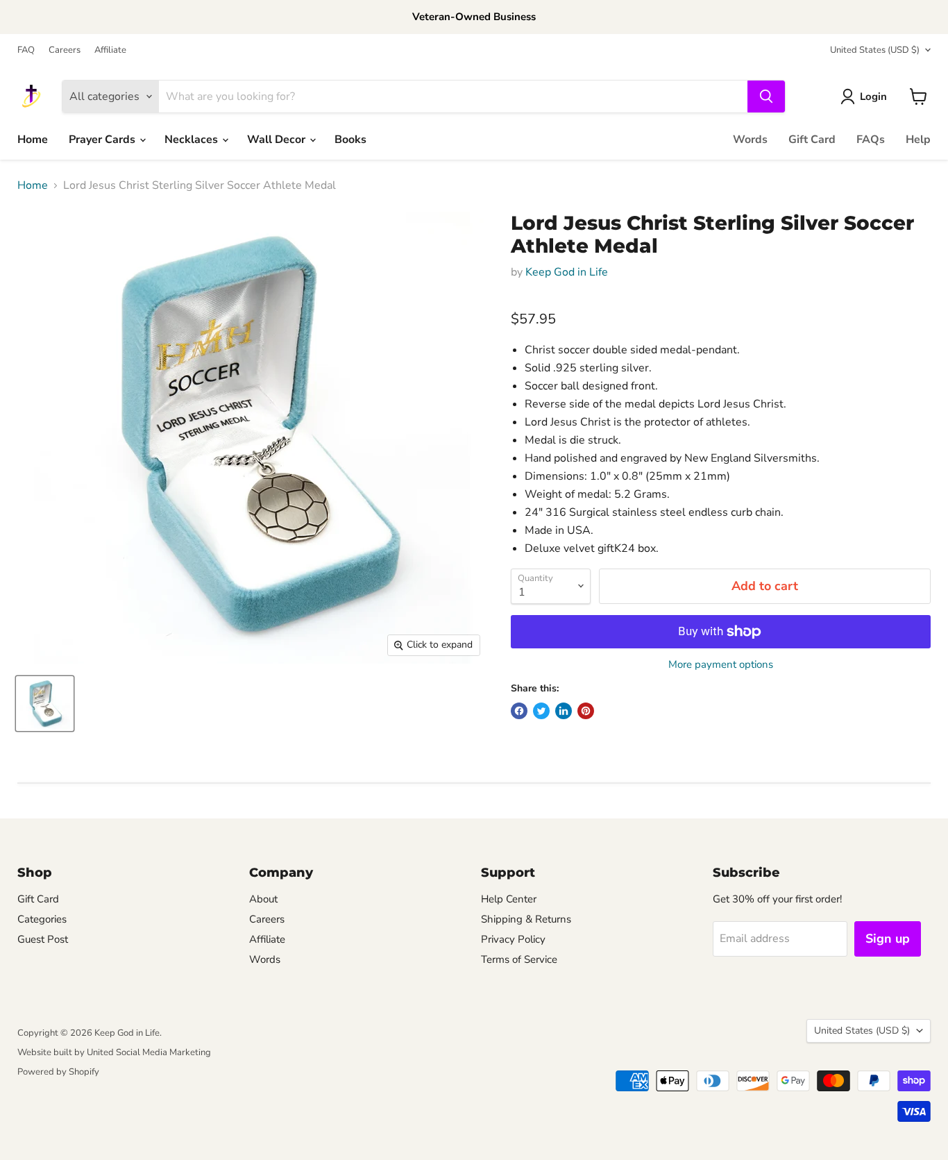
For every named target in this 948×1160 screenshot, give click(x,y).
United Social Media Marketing (149, 1052)
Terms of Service (519, 959)
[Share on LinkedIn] (563, 711)
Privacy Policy (513, 939)
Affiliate (110, 50)
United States (875, 50)
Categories (42, 919)
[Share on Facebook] (519, 711)
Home (32, 139)
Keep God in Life (566, 272)
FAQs (870, 139)
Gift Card (812, 139)
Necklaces (192, 139)
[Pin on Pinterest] (585, 711)
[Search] (766, 96)
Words (750, 139)
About (263, 899)
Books (350, 139)
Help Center (508, 899)
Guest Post (42, 939)
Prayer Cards (103, 139)
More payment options (720, 665)
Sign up (887, 938)
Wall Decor (277, 139)
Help (918, 139)
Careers (65, 50)
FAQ (26, 50)
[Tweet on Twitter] (541, 711)
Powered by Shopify (58, 1072)
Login (873, 96)
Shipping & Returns (526, 919)
